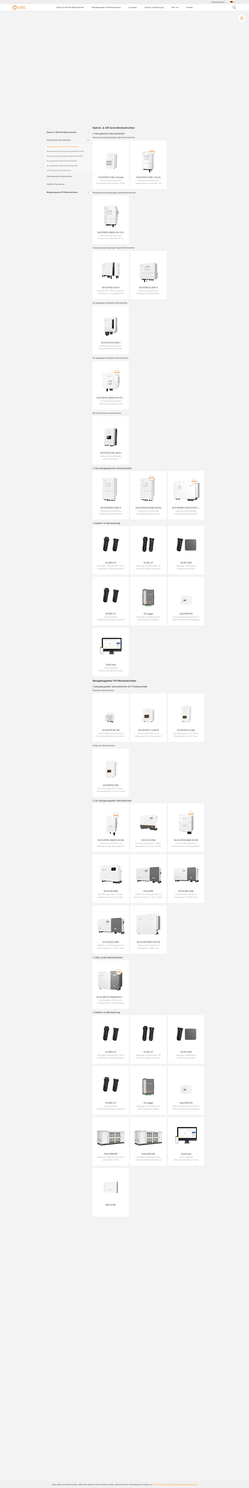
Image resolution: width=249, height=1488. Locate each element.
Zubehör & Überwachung (55, 184)
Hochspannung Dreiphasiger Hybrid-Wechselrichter (65, 156)
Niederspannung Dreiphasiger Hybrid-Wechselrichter (65, 151)
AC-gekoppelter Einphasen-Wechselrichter (62, 161)
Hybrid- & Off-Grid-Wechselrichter (70, 7)
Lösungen (133, 7)
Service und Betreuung (154, 7)
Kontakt (189, 7)
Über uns (175, 7)
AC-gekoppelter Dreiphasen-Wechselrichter (62, 166)
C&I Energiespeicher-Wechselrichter (59, 176)
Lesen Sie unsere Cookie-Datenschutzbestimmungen (175, 1484)
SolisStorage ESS (218, 2)
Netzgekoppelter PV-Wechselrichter (106, 7)
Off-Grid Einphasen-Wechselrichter (59, 170)
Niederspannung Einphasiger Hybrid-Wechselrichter (63, 146)
